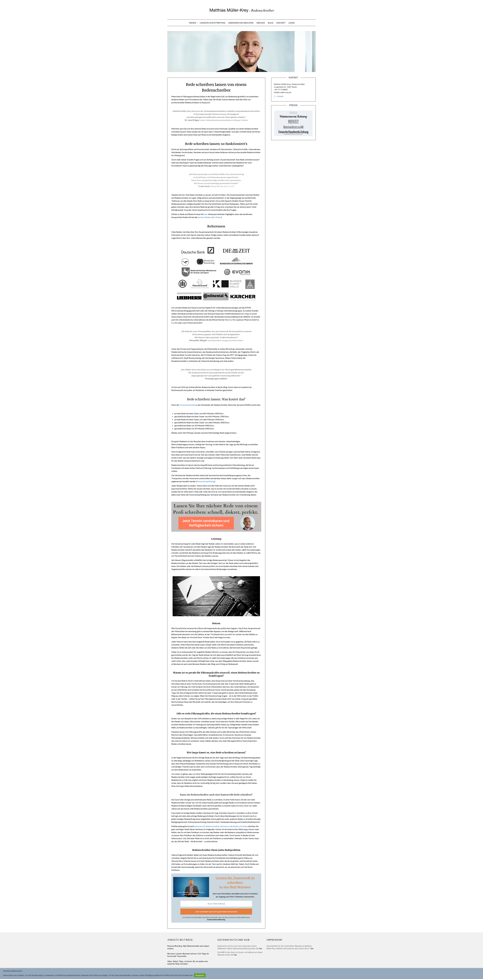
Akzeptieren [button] (199, 975)
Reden (192, 22)
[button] (241, 9)
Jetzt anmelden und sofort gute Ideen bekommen (216, 911)
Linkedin (280, 96)
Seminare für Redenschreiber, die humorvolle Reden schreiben (221, 826)
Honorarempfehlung (188, 405)
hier (260, 948)
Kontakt (281, 22)
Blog (270, 22)
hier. (205, 214)
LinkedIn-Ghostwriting (212, 22)
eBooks (261, 22)
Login (292, 22)
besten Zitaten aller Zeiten (209, 217)
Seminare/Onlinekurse (241, 22)
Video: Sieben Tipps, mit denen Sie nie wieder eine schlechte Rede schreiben (187, 962)
